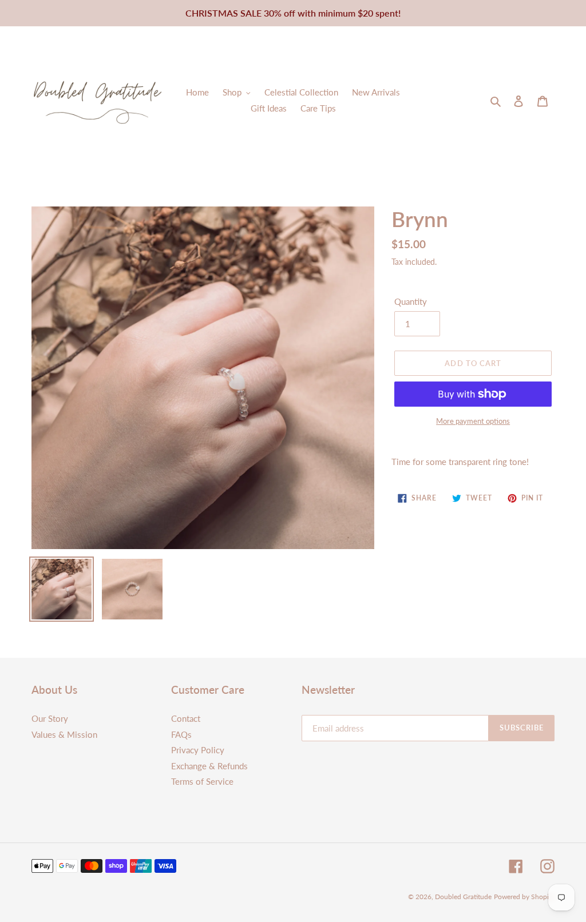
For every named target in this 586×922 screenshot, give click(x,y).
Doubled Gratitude (463, 896)
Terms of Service (202, 781)
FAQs (181, 734)
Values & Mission (64, 734)
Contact (185, 718)
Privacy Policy (197, 750)
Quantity (410, 301)
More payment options (473, 421)
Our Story (49, 718)
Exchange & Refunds (209, 766)
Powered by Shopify (524, 896)
